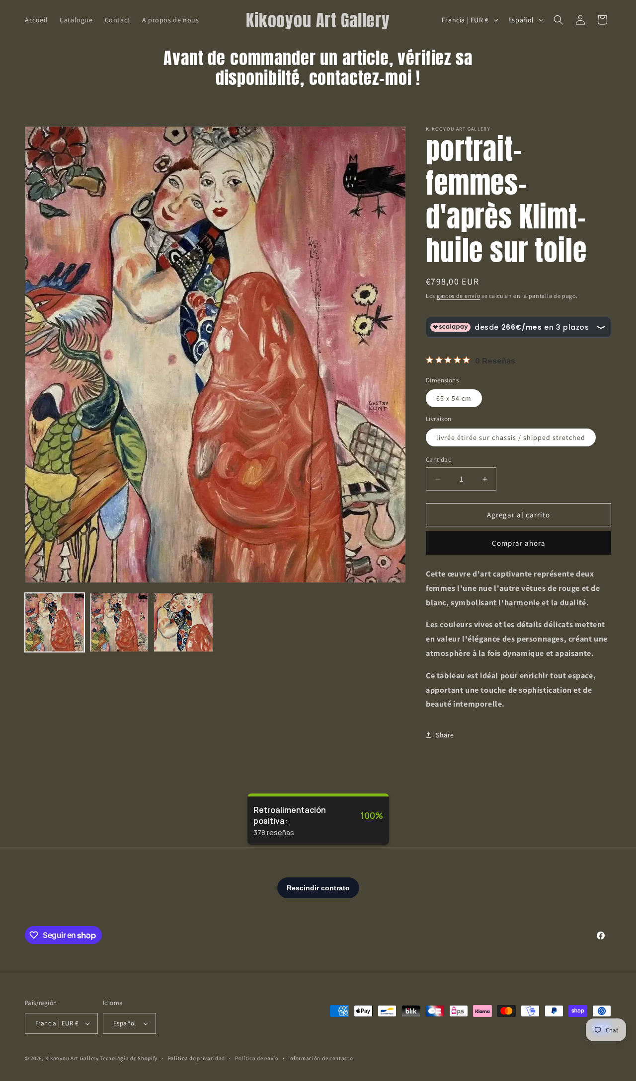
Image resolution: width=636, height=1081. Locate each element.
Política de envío (257, 1058)
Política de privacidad (196, 1058)
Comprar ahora (519, 543)
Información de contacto (320, 1058)
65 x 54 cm (454, 398)
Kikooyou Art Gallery (72, 1058)
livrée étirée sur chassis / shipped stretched (510, 437)
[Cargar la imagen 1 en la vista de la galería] (54, 622)
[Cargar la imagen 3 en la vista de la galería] (183, 622)
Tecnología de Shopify (129, 1058)
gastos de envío (458, 295)
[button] (558, 20)
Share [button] (445, 734)
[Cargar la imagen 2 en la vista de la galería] (119, 622)
